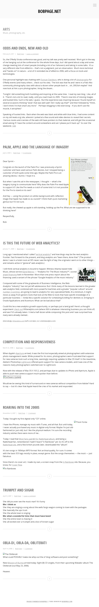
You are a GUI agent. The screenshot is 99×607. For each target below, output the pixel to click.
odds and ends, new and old (25, 48)
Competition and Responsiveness (29, 341)
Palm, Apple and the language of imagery (36, 146)
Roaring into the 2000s (21, 407)
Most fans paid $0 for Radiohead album (37, 439)
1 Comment (32, 413)
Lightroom (26, 362)
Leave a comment (32, 54)
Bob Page (20, 54)
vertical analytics (43, 254)
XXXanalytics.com (18, 321)
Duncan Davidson (49, 79)
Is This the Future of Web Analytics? (31, 243)
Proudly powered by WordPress (37, 601)
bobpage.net (49, 11)
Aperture (20, 353)
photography (82, 79)
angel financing (10, 274)
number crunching (11, 292)
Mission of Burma (15, 562)
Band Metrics (28, 271)
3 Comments (30, 249)
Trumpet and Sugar (18, 490)
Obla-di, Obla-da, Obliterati (25, 542)
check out (18, 309)
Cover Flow (17, 465)
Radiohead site (9, 444)
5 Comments (27, 153)
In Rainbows (68, 462)
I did (14, 126)
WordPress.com (67, 601)
